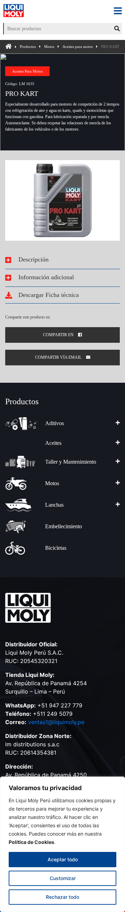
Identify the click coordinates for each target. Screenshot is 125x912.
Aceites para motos (77, 46)
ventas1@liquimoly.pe (56, 722)
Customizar (63, 878)
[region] (62, 844)
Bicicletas (55, 548)
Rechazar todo (62, 897)
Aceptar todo (63, 859)
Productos (28, 46)
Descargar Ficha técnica (48, 294)
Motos (49, 46)
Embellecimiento (63, 526)
